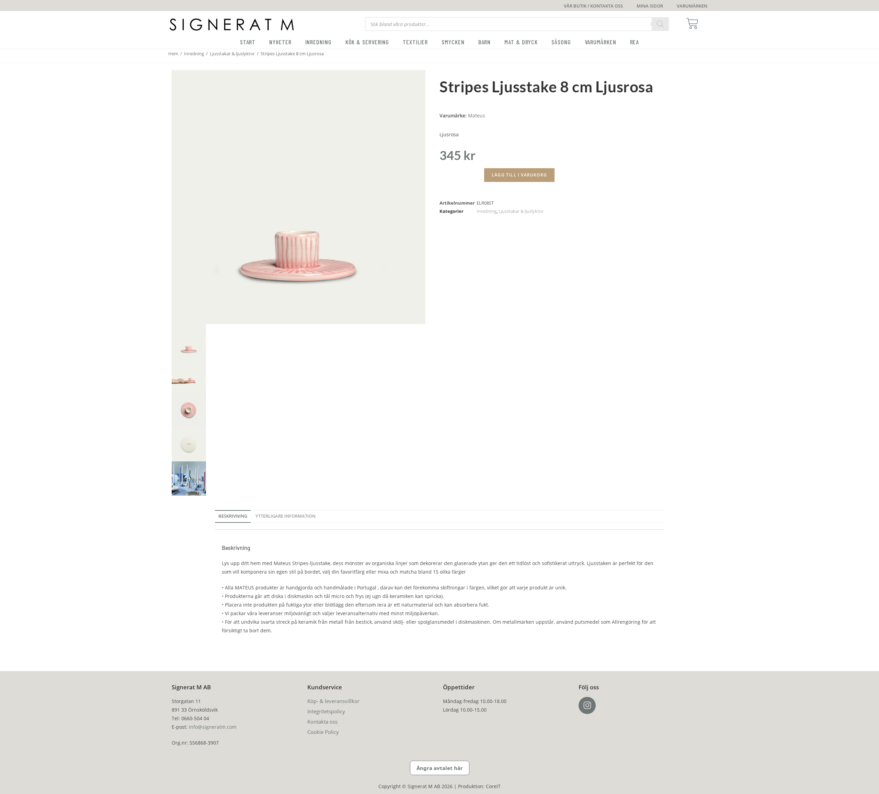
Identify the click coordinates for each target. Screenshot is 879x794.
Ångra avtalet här (439, 767)
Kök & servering (367, 42)
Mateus (476, 115)
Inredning (318, 42)
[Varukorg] (694, 23)
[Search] (660, 24)
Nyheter (280, 42)
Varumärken (600, 42)
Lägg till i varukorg (519, 175)
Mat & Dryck (521, 42)
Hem (173, 53)
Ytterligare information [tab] (285, 516)
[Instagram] (587, 705)
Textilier (415, 42)
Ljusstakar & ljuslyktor (232, 53)
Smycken (453, 42)
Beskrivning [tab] (232, 516)
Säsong (561, 42)
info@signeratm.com (213, 727)
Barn (484, 42)
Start (248, 42)
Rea (634, 42)
